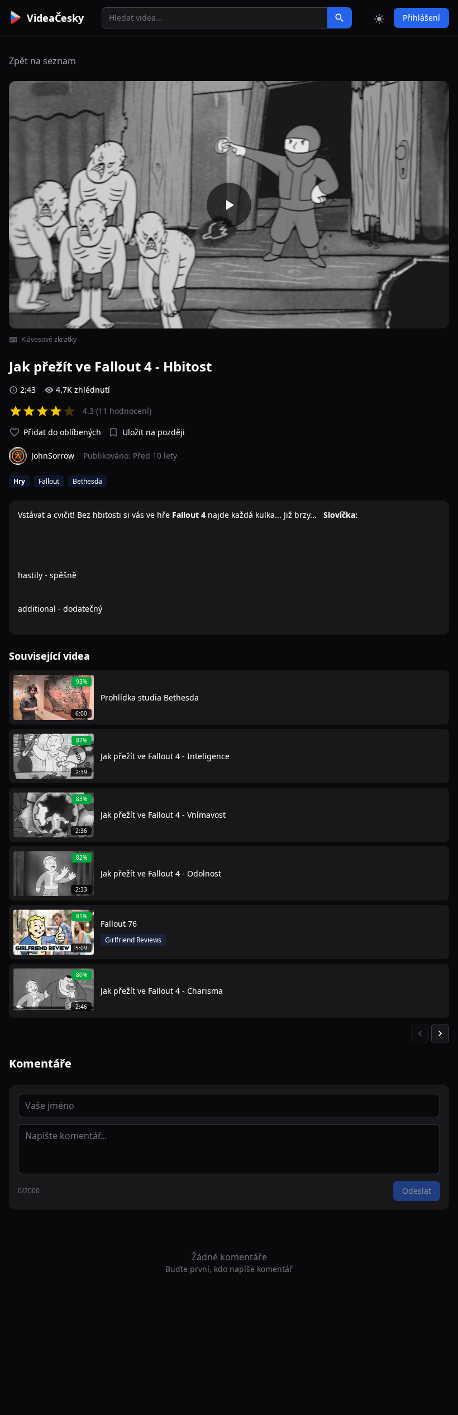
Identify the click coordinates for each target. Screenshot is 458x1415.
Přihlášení (421, 17)
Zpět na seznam (42, 61)
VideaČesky (55, 18)
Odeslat (416, 1190)
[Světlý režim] (379, 18)
